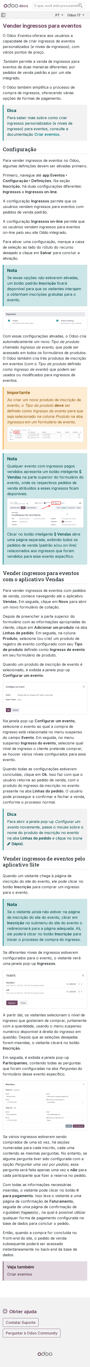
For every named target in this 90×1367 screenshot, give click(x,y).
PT (58, 15)
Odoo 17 (74, 15)
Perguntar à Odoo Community (31, 1333)
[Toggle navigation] (3, 15)
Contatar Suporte (21, 1322)
